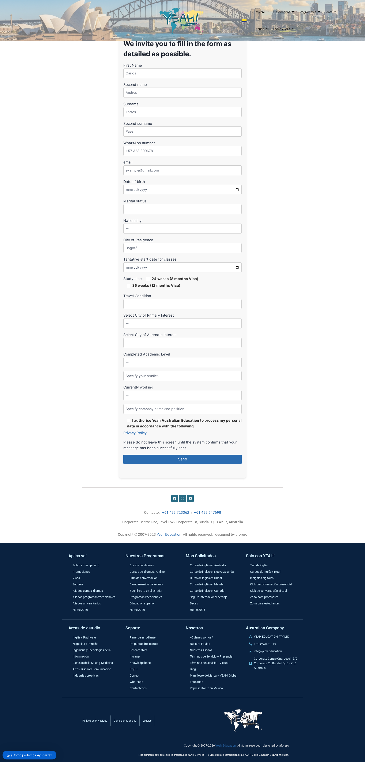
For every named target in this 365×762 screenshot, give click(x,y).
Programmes (307, 12)
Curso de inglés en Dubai (206, 578)
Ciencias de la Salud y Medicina (93, 663)
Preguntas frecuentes (144, 643)
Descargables (138, 650)
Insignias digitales (262, 578)
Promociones (81, 571)
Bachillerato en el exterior (146, 590)
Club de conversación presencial (271, 584)
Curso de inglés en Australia (208, 565)
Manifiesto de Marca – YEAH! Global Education (213, 679)
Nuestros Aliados (201, 650)
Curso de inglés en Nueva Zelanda (212, 571)
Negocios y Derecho (85, 643)
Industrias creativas (86, 675)
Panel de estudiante (142, 637)
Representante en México (206, 688)
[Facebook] (174, 498)
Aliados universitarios (87, 603)
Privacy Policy (135, 433)
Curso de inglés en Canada (207, 590)
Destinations (281, 12)
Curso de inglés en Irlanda (206, 584)
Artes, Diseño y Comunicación (92, 669)
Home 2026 (80, 609)
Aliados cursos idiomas (88, 590)
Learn (328, 12)
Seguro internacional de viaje (208, 597)
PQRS (133, 669)
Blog (193, 669)
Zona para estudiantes (265, 603)
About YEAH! (281, 29)
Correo (134, 675)
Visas (76, 578)
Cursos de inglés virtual (265, 571)
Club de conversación (144, 578)
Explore (260, 12)
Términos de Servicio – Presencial (211, 656)
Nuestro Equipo (200, 643)
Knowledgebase (140, 663)
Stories (259, 29)
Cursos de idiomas (142, 565)
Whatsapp (136, 682)
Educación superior (142, 603)
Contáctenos (138, 688)
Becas (194, 603)
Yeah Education (169, 534)
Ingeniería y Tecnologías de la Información (92, 653)
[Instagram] (182, 498)
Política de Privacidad (94, 720)
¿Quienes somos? (201, 637)
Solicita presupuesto (86, 565)
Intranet (135, 656)
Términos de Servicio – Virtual (209, 663)
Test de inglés (259, 565)
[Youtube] (190, 498)
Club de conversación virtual (268, 590)
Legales (147, 720)
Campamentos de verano (146, 584)
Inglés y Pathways (85, 637)
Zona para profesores (264, 597)
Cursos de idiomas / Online (147, 571)
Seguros (78, 584)
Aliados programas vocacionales (94, 597)
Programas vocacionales (146, 597)
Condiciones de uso (125, 720)
